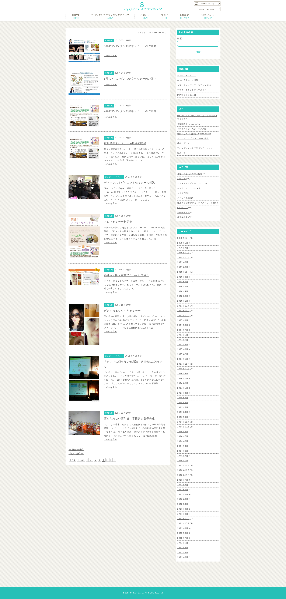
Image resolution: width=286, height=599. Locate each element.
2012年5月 (182, 548)
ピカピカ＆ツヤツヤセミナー (122, 311)
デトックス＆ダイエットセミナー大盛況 (129, 182)
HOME (76, 16)
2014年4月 (182, 446)
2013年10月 (183, 475)
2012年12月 (183, 519)
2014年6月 (182, 441)
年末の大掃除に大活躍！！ (189, 80)
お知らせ (145, 16)
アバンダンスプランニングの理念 (193, 139)
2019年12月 (183, 253)
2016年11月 (183, 364)
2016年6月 (182, 383)
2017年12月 (183, 306)
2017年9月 (182, 320)
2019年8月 (182, 267)
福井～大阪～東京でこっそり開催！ (126, 275)
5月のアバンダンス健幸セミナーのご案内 (130, 78)
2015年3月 (182, 417)
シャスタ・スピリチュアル (189, 184)
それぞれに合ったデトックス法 (191, 129)
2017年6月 (182, 335)
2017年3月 (182, 349)
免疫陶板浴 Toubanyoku (188, 124)
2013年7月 (182, 490)
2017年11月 (183, 311)
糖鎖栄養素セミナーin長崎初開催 (125, 143)
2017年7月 (182, 330)
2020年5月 (182, 243)
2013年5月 (182, 499)
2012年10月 (183, 523)
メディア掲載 (183, 198)
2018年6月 (182, 287)
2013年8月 (182, 485)
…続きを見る (110, 56)
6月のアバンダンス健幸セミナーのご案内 (130, 46)
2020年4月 (182, 248)
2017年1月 (182, 359)
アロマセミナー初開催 (118, 222)
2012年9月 (182, 528)
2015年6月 (182, 403)
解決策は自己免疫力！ (187, 95)
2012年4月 (182, 553)
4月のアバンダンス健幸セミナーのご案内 (130, 111)
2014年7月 (182, 436)
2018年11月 (183, 272)
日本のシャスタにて (186, 76)
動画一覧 (181, 153)
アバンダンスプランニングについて (110, 16)
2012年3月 (182, 557)
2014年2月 (182, 456)
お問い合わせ (207, 16)
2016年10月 (183, 369)
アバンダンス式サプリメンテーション (195, 148)
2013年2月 (182, 514)
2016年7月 (182, 379)
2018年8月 (182, 277)
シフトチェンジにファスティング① (194, 85)
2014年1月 (182, 461)
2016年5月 (182, 388)
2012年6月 (182, 543)
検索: (180, 38)
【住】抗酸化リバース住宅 (189, 174)
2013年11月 (183, 470)
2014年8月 (182, 432)
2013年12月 (183, 466)
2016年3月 (182, 398)
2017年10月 (183, 316)
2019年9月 (182, 262)
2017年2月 (182, 354)
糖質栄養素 (182, 217)
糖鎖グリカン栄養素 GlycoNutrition (194, 134)
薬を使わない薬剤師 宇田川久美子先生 (129, 418)
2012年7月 (182, 538)
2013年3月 (182, 509)
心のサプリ (182, 208)
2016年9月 (182, 374)
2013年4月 (182, 504)
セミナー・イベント (186, 188)
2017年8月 (182, 325)
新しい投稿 (76, 454)
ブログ (164, 16)
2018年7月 (182, 282)
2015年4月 (182, 412)
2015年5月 (182, 407)
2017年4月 (182, 345)
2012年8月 (182, 533)
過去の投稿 (76, 450)
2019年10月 (183, 258)
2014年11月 (183, 422)
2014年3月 (182, 451)
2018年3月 (182, 296)
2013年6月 (182, 495)
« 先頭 (81, 460)
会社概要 (184, 16)
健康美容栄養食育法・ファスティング (195, 203)
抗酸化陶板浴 (183, 213)
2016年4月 (182, 393)
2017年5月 (182, 340)
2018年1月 (182, 301)
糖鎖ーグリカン (184, 143)
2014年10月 (183, 427)
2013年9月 (182, 480)
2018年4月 (182, 291)
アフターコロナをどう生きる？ (191, 90)
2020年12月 (183, 238)
